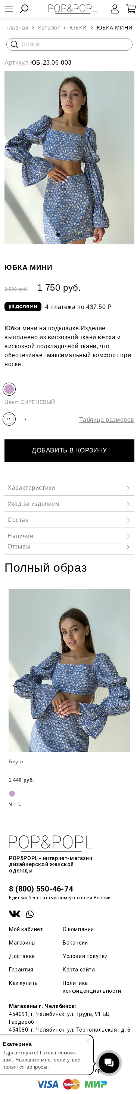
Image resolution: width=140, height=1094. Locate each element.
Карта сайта (79, 970)
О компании (78, 929)
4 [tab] (80, 235)
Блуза (16, 761)
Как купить (23, 983)
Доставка (22, 956)
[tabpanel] (69, 157)
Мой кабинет (26, 929)
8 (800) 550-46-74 (41, 888)
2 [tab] (65, 235)
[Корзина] (130, 8)
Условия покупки (85, 956)
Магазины (22, 943)
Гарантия (21, 970)
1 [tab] (58, 235)
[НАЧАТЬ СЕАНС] (115, 8)
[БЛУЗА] (69, 670)
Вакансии (75, 943)
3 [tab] (73, 235)
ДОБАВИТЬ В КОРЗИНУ (69, 450)
